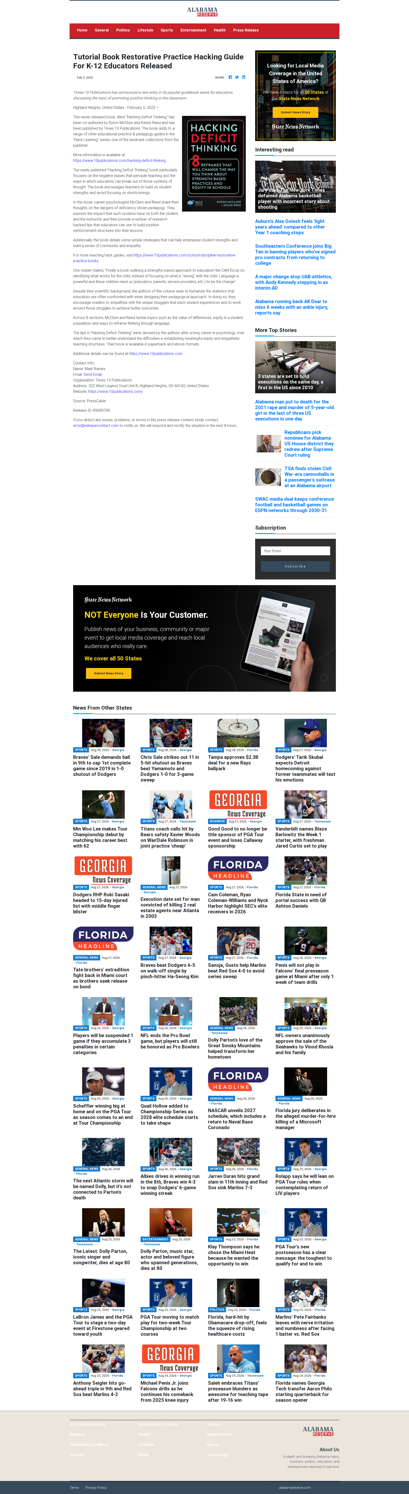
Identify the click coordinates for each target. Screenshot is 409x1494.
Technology (217, 1454)
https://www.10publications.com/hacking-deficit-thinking (119, 160)
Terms (74, 1487)
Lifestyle (145, 30)
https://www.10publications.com (155, 353)
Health (220, 30)
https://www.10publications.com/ (115, 391)
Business (78, 1434)
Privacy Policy (96, 1487)
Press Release (246, 30)
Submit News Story (295, 112)
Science (214, 1424)
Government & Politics (158, 1424)
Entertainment (193, 30)
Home (84, 29)
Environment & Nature (89, 1444)
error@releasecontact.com (96, 425)
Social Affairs (219, 1434)
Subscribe (295, 566)
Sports (167, 30)
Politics (123, 30)
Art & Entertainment (88, 1424)
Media (143, 1454)
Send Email (93, 374)
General (102, 30)
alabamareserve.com (295, 1487)
